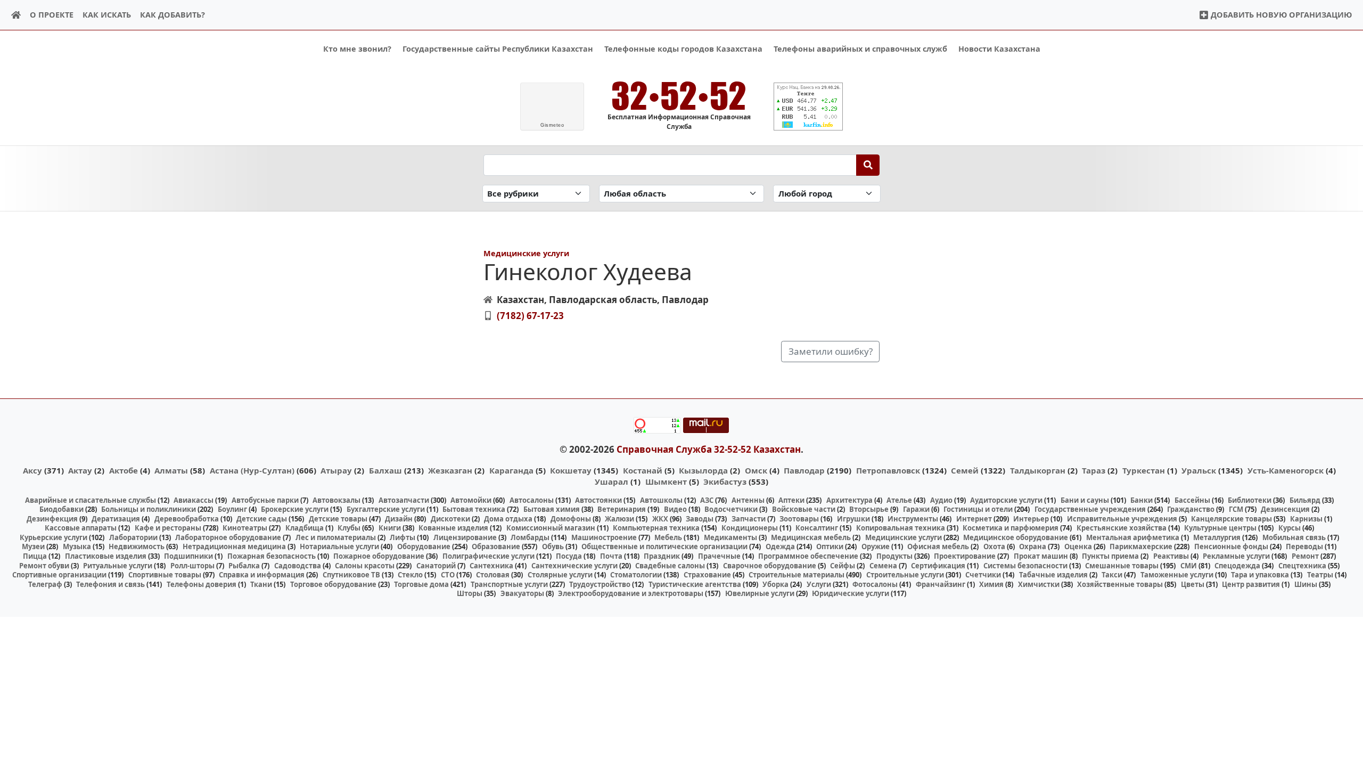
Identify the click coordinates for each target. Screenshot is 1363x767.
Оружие (875, 546)
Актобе (123, 470)
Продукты (894, 556)
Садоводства (297, 565)
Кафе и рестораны (168, 528)
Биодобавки (61, 509)
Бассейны (1192, 500)
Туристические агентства (694, 584)
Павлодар (804, 470)
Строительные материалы (796, 575)
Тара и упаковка (1260, 575)
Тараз (1093, 470)
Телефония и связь (110, 584)
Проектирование (965, 556)
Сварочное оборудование (769, 565)
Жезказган (450, 470)
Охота (994, 546)
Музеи (33, 546)
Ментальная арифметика (1132, 537)
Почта (611, 556)
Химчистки (1039, 584)
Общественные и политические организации (664, 546)
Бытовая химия (551, 509)
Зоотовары (799, 519)
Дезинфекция (52, 519)
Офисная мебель (938, 546)
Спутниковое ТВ (351, 575)
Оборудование (423, 546)
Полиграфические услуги (488, 556)
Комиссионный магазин (550, 528)
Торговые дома (421, 584)
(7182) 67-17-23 (530, 315)
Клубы (349, 528)
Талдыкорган (1037, 470)
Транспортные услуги (509, 584)
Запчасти (749, 519)
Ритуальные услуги (117, 565)
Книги (390, 528)
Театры (1320, 575)
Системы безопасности (1025, 565)
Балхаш (385, 470)
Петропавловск (888, 470)
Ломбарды (530, 537)
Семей (965, 470)
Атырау (336, 470)
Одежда (780, 546)
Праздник (662, 556)
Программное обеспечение (808, 556)
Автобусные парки (265, 500)
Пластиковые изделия (105, 556)
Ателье (899, 500)
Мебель (668, 537)
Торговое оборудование (333, 584)
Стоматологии (636, 575)
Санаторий (436, 565)
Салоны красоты (365, 565)
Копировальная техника (900, 528)
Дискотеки (450, 519)
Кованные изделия (453, 528)
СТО (448, 575)
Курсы (1289, 528)
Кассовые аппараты (81, 528)
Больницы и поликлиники (148, 509)
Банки (1141, 500)
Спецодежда (1237, 565)
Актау (80, 470)
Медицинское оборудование (1015, 537)
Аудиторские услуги (1006, 500)
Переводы (1304, 546)
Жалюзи (619, 519)
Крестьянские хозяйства (1122, 528)
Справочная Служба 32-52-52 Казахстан (709, 449)
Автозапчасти (404, 500)
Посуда (569, 556)
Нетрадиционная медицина (234, 546)
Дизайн (399, 519)
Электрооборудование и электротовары (630, 593)
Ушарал (611, 481)
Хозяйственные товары (1120, 584)
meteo (552, 125)
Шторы (469, 593)
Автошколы (661, 500)
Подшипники (188, 556)
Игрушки (853, 519)
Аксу (32, 470)
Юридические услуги (850, 593)
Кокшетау (571, 470)
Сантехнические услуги (574, 565)
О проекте (51, 15)
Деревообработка (186, 519)
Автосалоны (532, 500)
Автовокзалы (336, 500)
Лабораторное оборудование (228, 537)
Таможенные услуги (1176, 575)
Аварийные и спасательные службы (90, 500)
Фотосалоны (875, 584)
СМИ (1188, 565)
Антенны (748, 500)
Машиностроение (604, 537)
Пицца (35, 556)
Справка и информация (262, 575)
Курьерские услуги (53, 537)
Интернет (974, 519)
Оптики (829, 546)
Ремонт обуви (44, 565)
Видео (675, 509)
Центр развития (1251, 584)
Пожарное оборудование (378, 556)
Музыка (77, 546)
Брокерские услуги (295, 509)
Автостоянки (598, 500)
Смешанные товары (1122, 565)
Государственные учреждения (1090, 509)
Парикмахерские (1141, 546)
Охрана (1032, 546)
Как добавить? (172, 15)
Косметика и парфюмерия (1010, 528)
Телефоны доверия (201, 584)
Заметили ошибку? (831, 351)
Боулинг (232, 509)
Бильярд (1305, 500)
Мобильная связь (1294, 537)
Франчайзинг (940, 584)
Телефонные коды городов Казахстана (683, 49)
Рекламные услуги (1236, 556)
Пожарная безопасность (271, 556)
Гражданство (1190, 509)
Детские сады (261, 519)
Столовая (493, 575)
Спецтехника (1302, 565)
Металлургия (1217, 537)
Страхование (707, 575)
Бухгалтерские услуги (386, 509)
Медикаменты (730, 537)
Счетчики (983, 575)
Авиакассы (194, 500)
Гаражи (916, 509)
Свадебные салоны (670, 565)
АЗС (706, 500)
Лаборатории (133, 537)
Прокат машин (1041, 556)
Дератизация (116, 519)
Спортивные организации (59, 575)
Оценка (1078, 546)
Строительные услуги (905, 575)
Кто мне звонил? (357, 49)
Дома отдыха (508, 519)
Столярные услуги (560, 575)
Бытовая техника (473, 509)
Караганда (511, 470)
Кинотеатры (245, 528)
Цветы (1192, 584)
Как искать (107, 15)
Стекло (410, 575)
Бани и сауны (1085, 500)
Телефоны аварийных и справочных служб (860, 49)
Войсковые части (803, 509)
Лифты (402, 537)
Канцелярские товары (1231, 519)
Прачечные (719, 556)
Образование (496, 546)
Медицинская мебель (811, 537)
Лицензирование (465, 537)
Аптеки (791, 500)
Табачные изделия (1053, 575)
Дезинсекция (1285, 509)
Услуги (819, 584)
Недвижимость (137, 546)
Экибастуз (724, 481)
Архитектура (849, 500)
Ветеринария (621, 509)
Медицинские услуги (526, 253)
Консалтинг (816, 528)
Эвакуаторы (522, 593)
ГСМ (1236, 509)
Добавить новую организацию (1280, 15)
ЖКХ (660, 519)
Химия (991, 584)
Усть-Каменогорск (1285, 470)
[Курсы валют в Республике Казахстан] (808, 106)
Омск (756, 470)
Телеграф (45, 584)
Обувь (553, 546)
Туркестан (1143, 470)
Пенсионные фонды (1231, 546)
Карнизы (1306, 519)
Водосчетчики (731, 509)
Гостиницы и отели (978, 509)
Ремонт (1305, 556)
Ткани (261, 584)
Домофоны (571, 519)
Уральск (1198, 470)
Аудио (941, 500)
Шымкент (666, 481)
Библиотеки (1249, 500)
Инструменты (913, 519)
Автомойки (470, 500)
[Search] (868, 165)
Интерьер (1031, 519)
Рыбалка (244, 565)
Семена (883, 565)
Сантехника (491, 565)
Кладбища (304, 528)
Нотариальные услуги (339, 546)
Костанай (642, 470)
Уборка (775, 584)
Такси (1112, 575)
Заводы (699, 519)
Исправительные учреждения (1122, 519)
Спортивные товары (164, 575)
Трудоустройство (599, 584)
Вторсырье (869, 509)
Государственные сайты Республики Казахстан (498, 49)
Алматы (171, 470)
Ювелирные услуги (759, 593)
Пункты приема (1110, 556)
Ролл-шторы (192, 565)
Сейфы (842, 565)
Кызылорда (703, 470)
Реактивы (1171, 556)
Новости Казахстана (999, 49)
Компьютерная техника (656, 528)
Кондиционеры (749, 528)
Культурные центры (1220, 528)
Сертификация (938, 565)
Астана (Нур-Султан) (252, 470)
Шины (1305, 584)
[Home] (16, 15)
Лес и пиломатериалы (335, 537)
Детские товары (338, 519)
